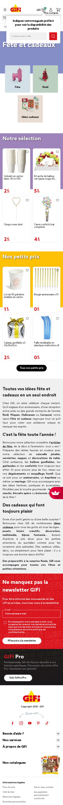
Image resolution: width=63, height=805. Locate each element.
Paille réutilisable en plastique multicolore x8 (46, 344)
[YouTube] (29, 722)
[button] (44, 10)
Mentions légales (11, 797)
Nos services (12, 740)
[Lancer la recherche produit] (4, 17)
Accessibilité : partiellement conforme (41, 795)
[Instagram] (21, 722)
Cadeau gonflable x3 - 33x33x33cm (15, 344)
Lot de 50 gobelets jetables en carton (14, 296)
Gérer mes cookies (43, 787)
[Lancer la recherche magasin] (53, 36)
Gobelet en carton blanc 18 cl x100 (13, 177)
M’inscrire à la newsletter (22, 640)
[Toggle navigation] (5, 9)
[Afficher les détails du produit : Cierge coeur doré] (16, 209)
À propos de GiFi (14, 747)
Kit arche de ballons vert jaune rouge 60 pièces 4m (44, 177)
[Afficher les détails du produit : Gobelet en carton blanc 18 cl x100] (16, 161)
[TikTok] (47, 722)
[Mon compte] (50, 10)
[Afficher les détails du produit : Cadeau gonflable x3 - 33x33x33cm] (16, 327)
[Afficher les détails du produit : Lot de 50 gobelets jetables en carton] (16, 279)
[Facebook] (12, 722)
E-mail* (8, 610)
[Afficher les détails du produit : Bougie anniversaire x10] (46, 279)
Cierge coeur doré (13, 224)
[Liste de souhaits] (27, 151)
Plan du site (9, 787)
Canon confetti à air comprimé (44, 226)
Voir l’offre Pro (18, 677)
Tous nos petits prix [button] (31, 368)
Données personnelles (14, 802)
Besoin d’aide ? (13, 734)
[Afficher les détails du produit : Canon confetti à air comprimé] (46, 209)
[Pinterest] (38, 722)
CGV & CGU (8, 792)
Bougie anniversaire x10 (46, 294)
